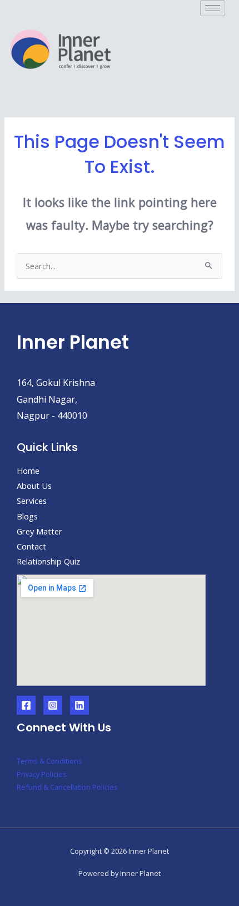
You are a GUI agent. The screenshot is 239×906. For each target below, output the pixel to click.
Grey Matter (39, 531)
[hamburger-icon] (212, 8)
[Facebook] (26, 705)
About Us (34, 485)
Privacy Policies (42, 774)
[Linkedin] (79, 705)
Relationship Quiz (48, 561)
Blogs (27, 516)
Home (28, 470)
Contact (31, 546)
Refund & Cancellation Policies (67, 787)
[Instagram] (52, 705)
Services (32, 500)
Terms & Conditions (49, 761)
